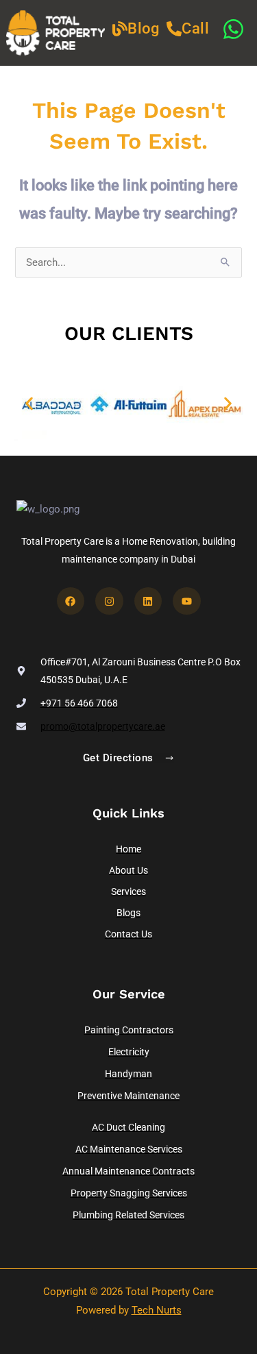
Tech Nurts (157, 1310)
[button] (29, 404)
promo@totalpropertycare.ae (102, 726)
